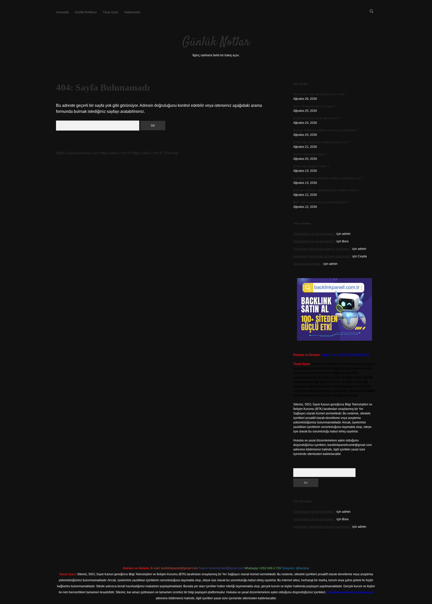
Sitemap (170, 153)
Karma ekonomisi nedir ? (310, 154)
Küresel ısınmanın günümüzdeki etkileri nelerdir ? (326, 190)
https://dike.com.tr (147, 153)
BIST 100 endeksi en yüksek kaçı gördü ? (321, 202)
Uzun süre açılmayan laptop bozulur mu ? (321, 142)
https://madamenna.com (77, 153)
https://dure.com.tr (114, 153)
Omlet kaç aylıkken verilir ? (311, 166)
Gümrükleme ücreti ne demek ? (314, 234)
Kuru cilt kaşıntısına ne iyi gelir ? (315, 106)
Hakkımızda (132, 12)
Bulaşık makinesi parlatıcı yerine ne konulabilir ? (326, 130)
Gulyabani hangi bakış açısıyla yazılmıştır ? (322, 249)
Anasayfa (62, 12)
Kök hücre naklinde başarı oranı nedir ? (320, 94)
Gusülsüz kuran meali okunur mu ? (316, 118)
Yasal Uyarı (110, 12)
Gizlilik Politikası (86, 12)
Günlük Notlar (216, 42)
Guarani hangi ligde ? (308, 264)
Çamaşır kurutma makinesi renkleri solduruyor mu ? (328, 178)
